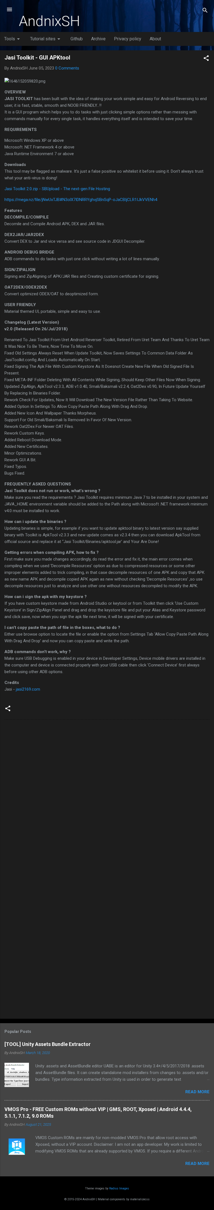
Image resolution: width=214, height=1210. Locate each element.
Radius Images (119, 1188)
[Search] (205, 11)
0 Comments (67, 68)
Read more (197, 1091)
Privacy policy (127, 38)
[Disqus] (107, 794)
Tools (13, 39)
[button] (206, 59)
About (155, 38)
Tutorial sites (46, 39)
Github (76, 38)
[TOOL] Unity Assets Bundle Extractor (47, 1044)
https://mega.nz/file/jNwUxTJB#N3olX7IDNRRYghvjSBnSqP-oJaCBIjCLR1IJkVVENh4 (80, 199)
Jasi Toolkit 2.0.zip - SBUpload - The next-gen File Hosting (57, 188)
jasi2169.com (28, 689)
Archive (98, 38)
